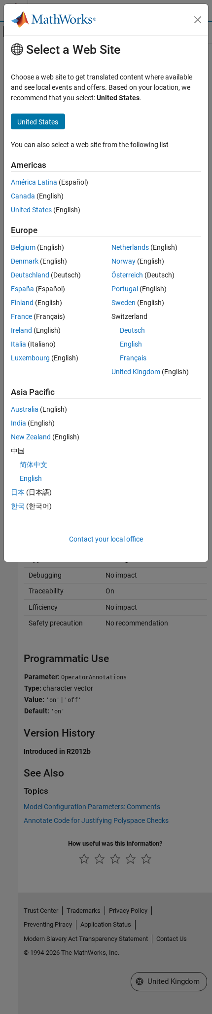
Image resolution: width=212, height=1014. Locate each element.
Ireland (21, 330)
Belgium (23, 247)
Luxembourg (30, 358)
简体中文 (33, 464)
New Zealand (31, 437)
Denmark (24, 261)
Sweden (123, 303)
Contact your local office (106, 539)
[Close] (198, 20)
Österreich (127, 275)
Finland (22, 303)
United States (31, 210)
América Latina (34, 182)
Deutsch (132, 330)
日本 (18, 492)
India (18, 423)
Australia (24, 409)
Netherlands (130, 247)
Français (133, 358)
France (21, 316)
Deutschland (30, 275)
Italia (18, 344)
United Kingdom (135, 372)
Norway (123, 261)
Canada (23, 196)
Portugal (124, 289)
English (131, 344)
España (22, 289)
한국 (18, 506)
